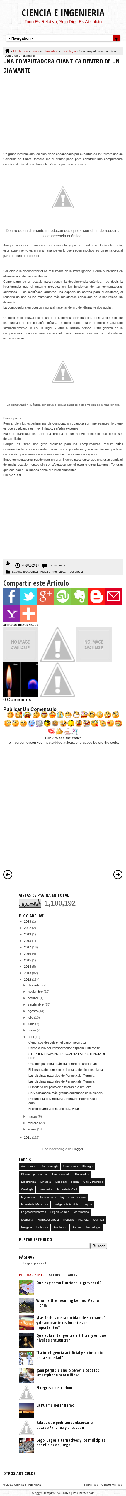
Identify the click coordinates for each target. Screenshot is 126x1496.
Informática (51, 51)
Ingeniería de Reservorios (38, 1197)
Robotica (42, 1227)
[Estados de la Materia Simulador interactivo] (20, 661)
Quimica (98, 1219)
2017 (28, 947)
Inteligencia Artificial (66, 1204)
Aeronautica (29, 1166)
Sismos (76, 1227)
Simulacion (60, 1227)
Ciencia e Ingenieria (63, 12)
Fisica (36, 51)
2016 (28, 953)
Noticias (68, 1219)
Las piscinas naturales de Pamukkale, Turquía (61, 1075)
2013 (28, 973)
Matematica (81, 1212)
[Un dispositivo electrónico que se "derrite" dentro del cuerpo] (94, 661)
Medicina (27, 1219)
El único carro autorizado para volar (53, 1108)
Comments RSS (112, 1484)
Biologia (87, 1166)
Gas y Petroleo (93, 1181)
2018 (28, 941)
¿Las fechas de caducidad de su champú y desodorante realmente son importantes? (71, 1322)
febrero (33, 1123)
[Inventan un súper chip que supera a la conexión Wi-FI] (57, 696)
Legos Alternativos (33, 1212)
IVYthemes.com (84, 1493)
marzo (33, 1116)
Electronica (21, 51)
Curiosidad (82, 1174)
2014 (28, 966)
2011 (28, 1137)
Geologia (27, 1189)
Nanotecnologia (48, 1219)
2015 (28, 960)
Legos (88, 1204)
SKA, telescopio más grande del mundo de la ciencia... (66, 1093)
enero (32, 1129)
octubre (34, 998)
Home (8, 51)
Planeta (83, 1219)
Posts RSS (92, 1484)
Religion (26, 1227)
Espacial (61, 1181)
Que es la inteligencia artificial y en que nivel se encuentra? (71, 1337)
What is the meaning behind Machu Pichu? (67, 1303)
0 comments (57, 565)
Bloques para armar (34, 1174)
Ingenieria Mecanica (34, 1204)
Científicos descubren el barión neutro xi (57, 1042)
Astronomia (70, 1166)
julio (31, 1017)
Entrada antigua (118, 874)
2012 (28, 979)
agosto (33, 1011)
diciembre (35, 985)
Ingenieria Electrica (73, 1197)
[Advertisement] (63, 114)
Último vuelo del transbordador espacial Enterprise (64, 1048)
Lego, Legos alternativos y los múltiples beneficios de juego (70, 1442)
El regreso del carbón (54, 1387)
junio (31, 1024)
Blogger (77, 1149)
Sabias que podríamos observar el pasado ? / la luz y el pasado (65, 1425)
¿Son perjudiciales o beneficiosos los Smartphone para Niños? (67, 1372)
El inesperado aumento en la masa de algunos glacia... (66, 1069)
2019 (28, 934)
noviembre (36, 991)
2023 (28, 921)
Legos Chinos (59, 1212)
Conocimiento (61, 1174)
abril (31, 1037)
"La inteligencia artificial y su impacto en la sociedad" (69, 1355)
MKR (66, 1493)
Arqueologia (50, 1166)
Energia (45, 1181)
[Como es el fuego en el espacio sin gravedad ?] (20, 696)
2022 (28, 928)
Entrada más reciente (8, 874)
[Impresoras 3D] (57, 661)
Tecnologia (69, 51)
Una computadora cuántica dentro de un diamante (63, 1064)
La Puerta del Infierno (55, 1405)
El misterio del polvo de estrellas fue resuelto (59, 1087)
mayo (32, 1030)
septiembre (36, 1004)
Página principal (34, 1263)
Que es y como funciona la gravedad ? (68, 1282)
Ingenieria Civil (67, 1189)
